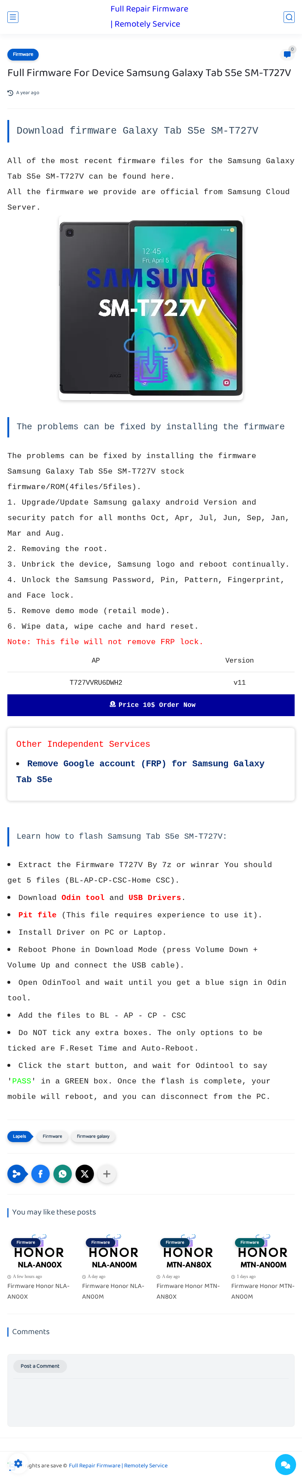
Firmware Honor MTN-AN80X (188, 1292)
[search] (289, 17)
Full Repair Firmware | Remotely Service (149, 17)
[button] (40, 1174)
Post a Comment (40, 1366)
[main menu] (12, 17)
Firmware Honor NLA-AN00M (113, 1292)
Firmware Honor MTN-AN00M (263, 1292)
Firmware (23, 54)
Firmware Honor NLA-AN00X (38, 1292)
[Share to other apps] (107, 1174)
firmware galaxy (93, 1137)
